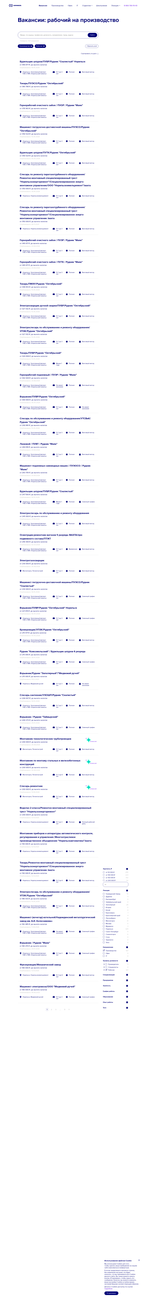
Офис (70, 5)
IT (77, 5)
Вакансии (43, 5)
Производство (57, 5)
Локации (114, 5)
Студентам (86, 5)
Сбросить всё (92, 46)
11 (64, 1009)
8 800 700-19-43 (130, 5)
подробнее (108, 1289)
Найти (92, 35)
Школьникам (101, 5)
